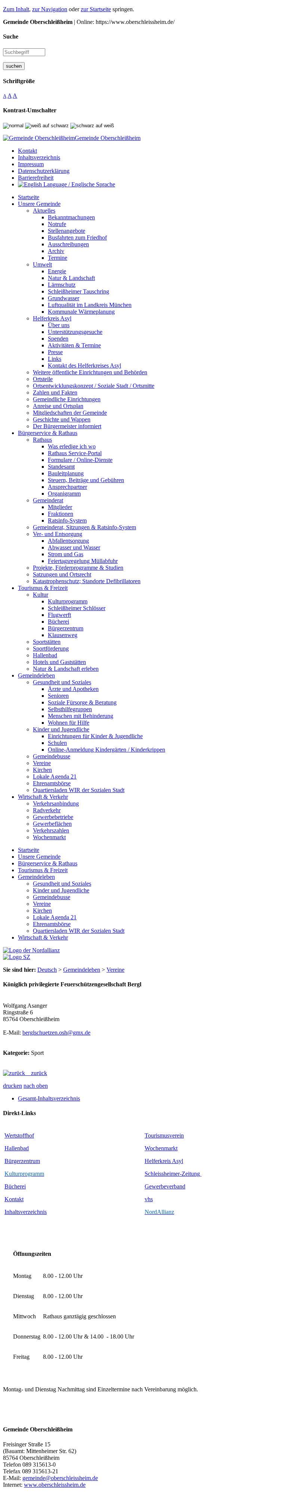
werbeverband (168, 1186)
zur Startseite (96, 9)
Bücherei (15, 1186)
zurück (36, 1073)
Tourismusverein (164, 1135)
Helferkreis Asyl (164, 1161)
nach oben (36, 1086)
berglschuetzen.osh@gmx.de (56, 1032)
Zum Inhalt (16, 9)
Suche (10, 36)
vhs (149, 1199)
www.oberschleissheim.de (55, 1485)
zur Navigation (49, 9)
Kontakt (14, 1199)
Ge (148, 1186)
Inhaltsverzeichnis (25, 1212)
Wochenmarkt (161, 1148)
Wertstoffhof (19, 1135)
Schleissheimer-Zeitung (173, 1173)
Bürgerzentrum (22, 1161)
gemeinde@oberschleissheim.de (60, 1478)
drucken (12, 1086)
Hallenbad (16, 1148)
